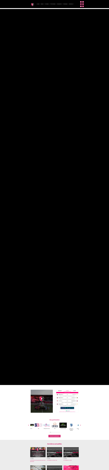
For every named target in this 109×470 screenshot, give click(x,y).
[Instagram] (81, 4)
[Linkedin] (83, 2)
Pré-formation (52, 3)
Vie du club (71, 3)
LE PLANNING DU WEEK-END (52, 460)
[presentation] (28, 425)
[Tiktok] (83, 4)
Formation (47, 3)
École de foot (59, 3)
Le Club (38, 3)
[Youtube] (81, 6)
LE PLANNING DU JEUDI (67, 460)
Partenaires (65, 3)
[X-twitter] (83, 6)
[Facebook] (81, 2)
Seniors (42, 3)
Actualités (32, 458)
